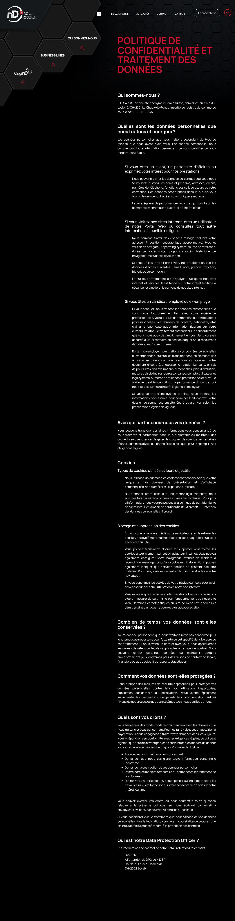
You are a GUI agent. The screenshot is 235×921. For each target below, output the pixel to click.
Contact (162, 13)
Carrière (180, 13)
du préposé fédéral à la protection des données (168, 826)
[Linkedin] (99, 14)
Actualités (143, 13)
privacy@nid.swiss (130, 810)
